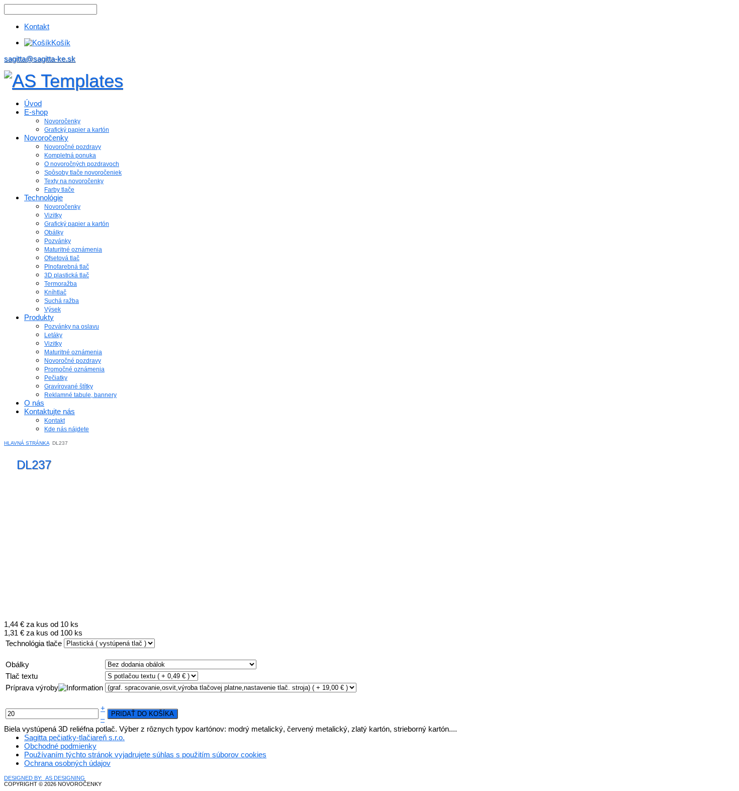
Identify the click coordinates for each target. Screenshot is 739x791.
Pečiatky (55, 377)
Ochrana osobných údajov (67, 763)
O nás (34, 403)
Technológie (43, 197)
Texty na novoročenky (74, 181)
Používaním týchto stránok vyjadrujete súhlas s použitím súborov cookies (145, 754)
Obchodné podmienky (60, 746)
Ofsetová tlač (61, 258)
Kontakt (36, 26)
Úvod (33, 103)
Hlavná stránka (26, 443)
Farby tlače (59, 189)
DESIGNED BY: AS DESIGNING (44, 778)
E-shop (36, 112)
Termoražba (60, 283)
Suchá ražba (61, 300)
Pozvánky (57, 241)
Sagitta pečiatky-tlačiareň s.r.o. (74, 737)
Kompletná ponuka (70, 155)
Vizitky (53, 215)
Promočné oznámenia (74, 369)
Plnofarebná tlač (66, 266)
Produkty (39, 317)
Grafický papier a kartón (76, 129)
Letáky (53, 335)
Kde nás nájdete (66, 429)
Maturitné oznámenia (73, 249)
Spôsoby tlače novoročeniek (83, 172)
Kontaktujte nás (49, 411)
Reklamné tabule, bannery (80, 395)
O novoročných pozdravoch (81, 164)
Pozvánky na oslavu (71, 326)
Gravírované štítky (68, 386)
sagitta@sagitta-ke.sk (39, 58)
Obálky (53, 232)
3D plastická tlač (66, 275)
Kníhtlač (55, 292)
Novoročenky (62, 121)
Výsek (52, 309)
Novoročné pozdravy (72, 146)
